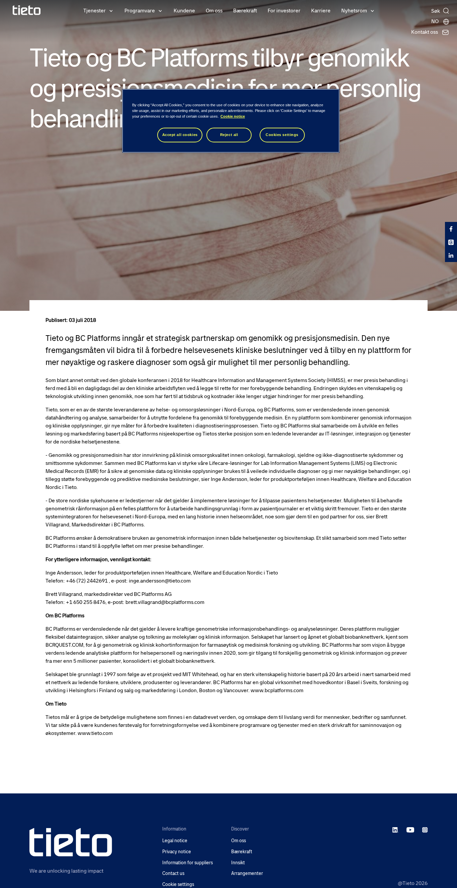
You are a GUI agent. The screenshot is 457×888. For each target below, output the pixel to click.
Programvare (139, 10)
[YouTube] (410, 830)
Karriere (321, 10)
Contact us (173, 873)
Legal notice (174, 841)
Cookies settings (282, 135)
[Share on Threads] (451, 242)
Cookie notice (232, 116)
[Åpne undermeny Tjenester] (111, 10)
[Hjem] (26, 10)
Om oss (214, 10)
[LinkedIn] (395, 830)
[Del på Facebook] (451, 229)
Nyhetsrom (354, 10)
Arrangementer (247, 873)
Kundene (184, 10)
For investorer (284, 10)
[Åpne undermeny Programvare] (160, 10)
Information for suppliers (187, 863)
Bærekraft (245, 10)
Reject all (229, 135)
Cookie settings (178, 884)
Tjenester (94, 10)
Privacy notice (176, 852)
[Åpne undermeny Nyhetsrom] (372, 10)
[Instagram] (425, 830)
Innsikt (238, 863)
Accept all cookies (180, 135)
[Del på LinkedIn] (451, 255)
